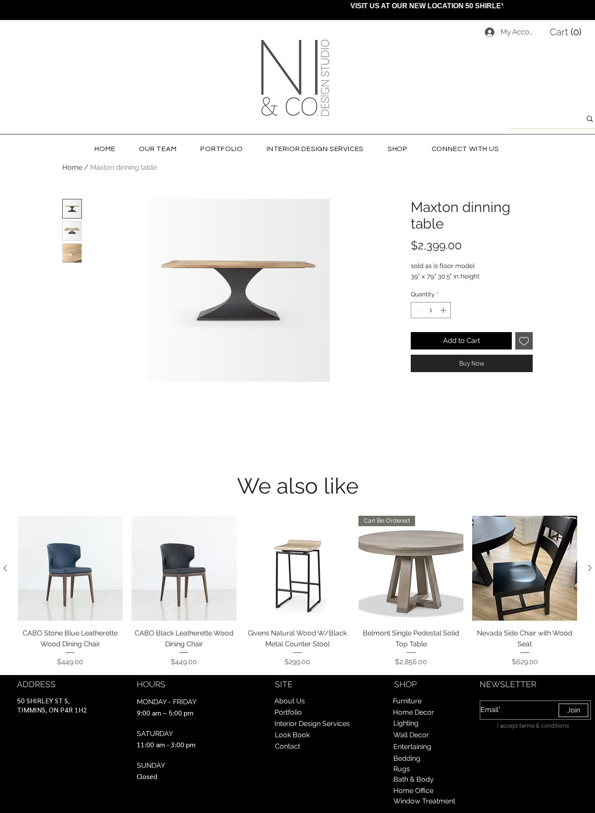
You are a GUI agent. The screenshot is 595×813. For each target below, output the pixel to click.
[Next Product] (590, 568)
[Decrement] (417, 310)
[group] (297, 591)
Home (72, 167)
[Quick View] (70, 568)
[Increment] (444, 310)
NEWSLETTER (508, 684)
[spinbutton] (431, 310)
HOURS (151, 684)
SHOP (405, 684)
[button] (567, 31)
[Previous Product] (5, 568)
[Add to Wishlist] (524, 340)
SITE (284, 684)
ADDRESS (36, 684)
